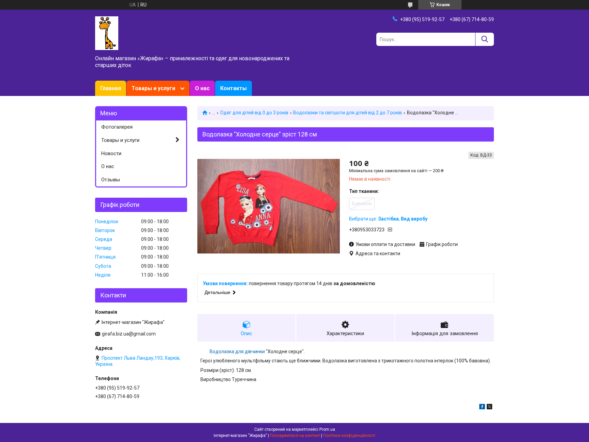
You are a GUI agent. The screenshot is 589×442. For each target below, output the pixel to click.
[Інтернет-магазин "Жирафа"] (106, 32)
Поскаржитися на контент (295, 435)
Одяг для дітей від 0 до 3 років (254, 112)
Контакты (233, 88)
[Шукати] (484, 39)
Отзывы (110, 180)
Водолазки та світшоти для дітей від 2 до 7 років (347, 112)
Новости (111, 153)
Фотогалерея (117, 127)
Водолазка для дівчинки (237, 351)
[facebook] (482, 407)
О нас (202, 88)
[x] (489, 407)
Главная (110, 88)
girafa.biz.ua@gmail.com (129, 334)
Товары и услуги (153, 88)
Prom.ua (327, 429)
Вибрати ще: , (388, 219)
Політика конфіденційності (349, 435)
